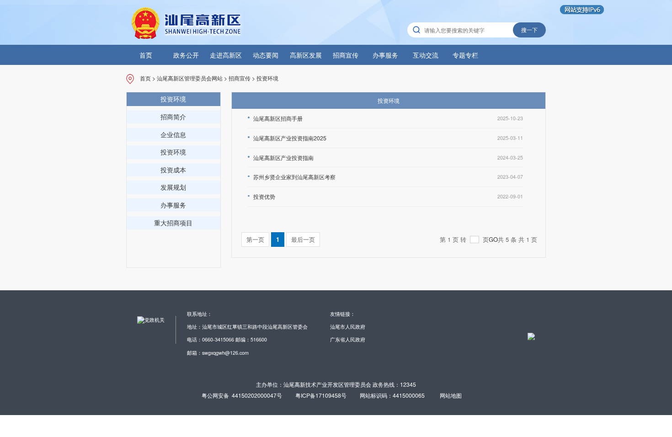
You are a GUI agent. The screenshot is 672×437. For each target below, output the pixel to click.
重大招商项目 (173, 222)
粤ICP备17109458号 (321, 395)
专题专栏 (465, 54)
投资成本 (173, 169)
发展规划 (173, 187)
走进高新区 (226, 54)
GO (493, 239)
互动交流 (425, 54)
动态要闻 (265, 54)
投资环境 (267, 78)
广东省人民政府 (347, 339)
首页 (145, 54)
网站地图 (451, 395)
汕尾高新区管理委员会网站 (190, 78)
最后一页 (303, 239)
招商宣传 (345, 54)
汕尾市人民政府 (347, 326)
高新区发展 (306, 54)
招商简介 (173, 116)
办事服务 (385, 54)
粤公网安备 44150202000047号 (242, 395)
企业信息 (173, 134)
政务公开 (186, 54)
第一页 (255, 239)
